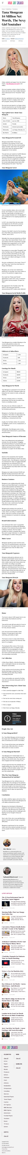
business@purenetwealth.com (8, 1147)
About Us (3, 1152)
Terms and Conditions (6, 1150)
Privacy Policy (4, 1148)
